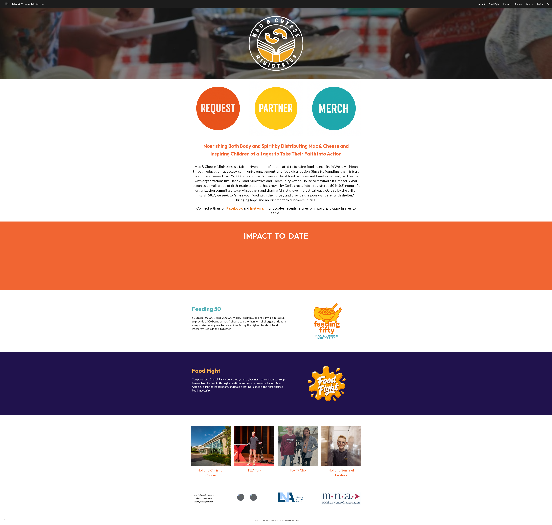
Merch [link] (529, 4)
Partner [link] (519, 4)
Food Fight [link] (494, 4)
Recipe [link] (540, 4)
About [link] (481, 4)
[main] (276, 149)
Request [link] (507, 4)
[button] (548, 4)
